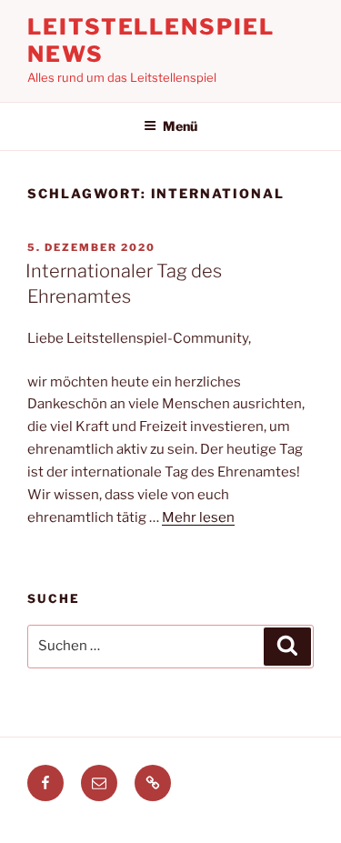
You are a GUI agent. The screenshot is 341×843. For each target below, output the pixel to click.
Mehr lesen (198, 517)
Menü (180, 126)
